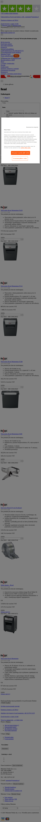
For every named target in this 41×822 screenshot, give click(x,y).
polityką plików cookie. (26, 147)
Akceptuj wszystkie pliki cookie (20, 153)
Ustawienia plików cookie (20, 158)
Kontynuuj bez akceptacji (32, 127)
